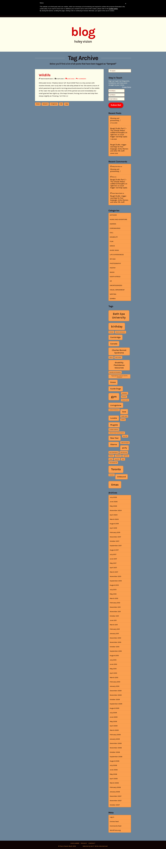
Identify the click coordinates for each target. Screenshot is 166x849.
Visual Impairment (117, 290)
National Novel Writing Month (116, 432)
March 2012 (114, 598)
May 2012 (113, 594)
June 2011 (113, 620)
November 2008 (116, 748)
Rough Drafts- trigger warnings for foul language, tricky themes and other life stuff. (119, 148)
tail (61, 104)
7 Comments (82, 78)
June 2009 (113, 717)
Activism (113, 215)
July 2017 (113, 554)
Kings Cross (125, 400)
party (124, 448)
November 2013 (115, 576)
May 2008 (113, 774)
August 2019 (114, 523)
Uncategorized (116, 285)
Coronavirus (115, 228)
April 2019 (113, 528)
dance (111, 357)
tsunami (111, 475)
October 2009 (115, 699)
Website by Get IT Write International (95, 846)
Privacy (84, 843)
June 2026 (113, 502)
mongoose (54, 104)
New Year (114, 438)
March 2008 (114, 783)
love (124, 412)
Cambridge (115, 337)
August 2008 (114, 761)
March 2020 (114, 519)
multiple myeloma (113, 429)
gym (114, 396)
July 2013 (113, 589)
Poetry (112, 268)
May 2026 (113, 506)
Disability (114, 237)
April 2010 (113, 673)
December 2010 (115, 638)
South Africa (115, 276)
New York (125, 436)
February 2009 (115, 735)
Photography (115, 263)
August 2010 (114, 655)
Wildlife (44, 75)
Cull (111, 232)
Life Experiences (117, 254)
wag (66, 104)
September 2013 (116, 581)
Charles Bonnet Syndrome (119, 351)
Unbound (121, 477)
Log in (112, 817)
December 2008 (116, 743)
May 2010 (113, 669)
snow (110, 459)
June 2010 (113, 664)
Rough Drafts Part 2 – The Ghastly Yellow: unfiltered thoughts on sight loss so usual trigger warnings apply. (118, 132)
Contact (92, 843)
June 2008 (113, 770)
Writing (113, 294)
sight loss (125, 455)
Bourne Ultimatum (120, 332)
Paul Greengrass (113, 452)
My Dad (112, 259)
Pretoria (111, 455)
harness (124, 396)
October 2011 (114, 616)
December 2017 (115, 537)
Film (111, 241)
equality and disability (115, 372)
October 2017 (114, 541)
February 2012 (115, 603)
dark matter (118, 357)
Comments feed (115, 826)
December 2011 (115, 607)
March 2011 (114, 625)
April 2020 (113, 515)
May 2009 (113, 721)
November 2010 (115, 642)
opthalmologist (125, 442)
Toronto (116, 469)
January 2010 (114, 686)
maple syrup (124, 416)
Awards (113, 224)
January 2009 (115, 739)
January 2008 (115, 792)
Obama (113, 444)
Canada (113, 344)
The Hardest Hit (113, 462)
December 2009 (115, 691)
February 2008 (115, 787)
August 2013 (114, 585)
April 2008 (113, 778)
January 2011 (114, 633)
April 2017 (113, 567)
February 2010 (115, 682)
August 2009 (114, 708)
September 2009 (116, 704)
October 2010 (114, 647)
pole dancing (123, 452)
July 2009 (113, 713)
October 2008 (115, 752)
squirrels (117, 459)
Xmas (115, 484)
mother (123, 419)
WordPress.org (115, 830)
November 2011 (115, 611)
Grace (38, 104)
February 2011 (115, 629)
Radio (112, 272)
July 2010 (113, 660)
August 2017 (114, 550)
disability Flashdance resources (119, 365)
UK (111, 281)
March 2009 (114, 730)
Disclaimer (75, 843)
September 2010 (116, 651)
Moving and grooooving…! (115, 119)
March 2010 (114, 677)
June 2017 (113, 559)
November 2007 (116, 800)
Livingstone (115, 405)
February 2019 (115, 532)
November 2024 (116, 510)
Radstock (118, 455)
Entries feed (114, 821)
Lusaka (113, 418)
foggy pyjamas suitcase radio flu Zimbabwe (119, 376)
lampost (45, 104)
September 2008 (116, 757)
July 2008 (113, 765)
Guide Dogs (70, 78)
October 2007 (115, 805)
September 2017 (116, 545)
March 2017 (114, 572)
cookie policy (113, 8)
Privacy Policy (126, 87)
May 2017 (113, 563)
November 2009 (116, 695)
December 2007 (115, 796)
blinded (111, 332)
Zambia (113, 298)
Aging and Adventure (118, 219)
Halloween (124, 393)
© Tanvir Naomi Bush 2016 (67, 846)
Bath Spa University (119, 315)
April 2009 (113, 726)
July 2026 (113, 497)
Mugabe (114, 425)
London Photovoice (114, 409)
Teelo (123, 459)
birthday (116, 326)
